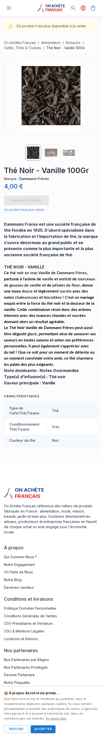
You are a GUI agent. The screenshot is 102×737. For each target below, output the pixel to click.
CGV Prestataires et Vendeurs (28, 623)
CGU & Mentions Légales (24, 631)
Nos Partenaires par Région (26, 660)
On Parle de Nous (18, 572)
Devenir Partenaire (19, 675)
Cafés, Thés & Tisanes (22, 48)
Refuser (16, 729)
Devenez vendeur (19, 587)
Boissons (73, 42)
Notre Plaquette (17, 682)
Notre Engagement (19, 564)
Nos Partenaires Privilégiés (26, 667)
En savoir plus (56, 718)
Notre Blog (13, 580)
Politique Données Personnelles (30, 608)
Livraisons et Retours (21, 639)
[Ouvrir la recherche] (73, 8)
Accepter (43, 729)
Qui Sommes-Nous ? (20, 557)
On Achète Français (20, 42)
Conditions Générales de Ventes (30, 616)
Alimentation (51, 42)
